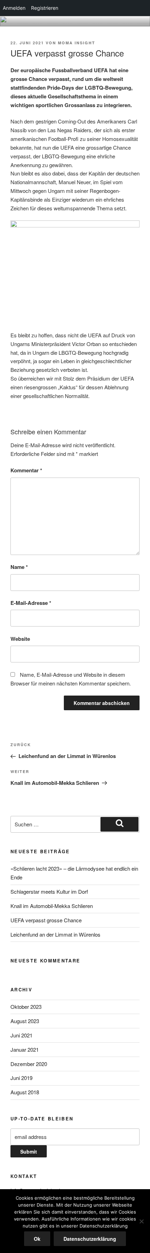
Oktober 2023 (26, 1006)
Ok (37, 1238)
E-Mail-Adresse (30, 603)
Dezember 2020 (28, 1063)
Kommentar (26, 470)
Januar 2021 (24, 1049)
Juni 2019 (21, 1077)
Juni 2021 (21, 1035)
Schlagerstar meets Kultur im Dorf (49, 891)
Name (19, 567)
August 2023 (24, 1021)
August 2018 (24, 1092)
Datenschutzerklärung (89, 1238)
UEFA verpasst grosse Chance (46, 920)
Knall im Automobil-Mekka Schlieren (51, 905)
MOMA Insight (76, 42)
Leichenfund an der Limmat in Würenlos (55, 934)
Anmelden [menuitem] (14, 8)
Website (20, 639)
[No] (141, 1221)
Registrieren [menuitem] (44, 8)
